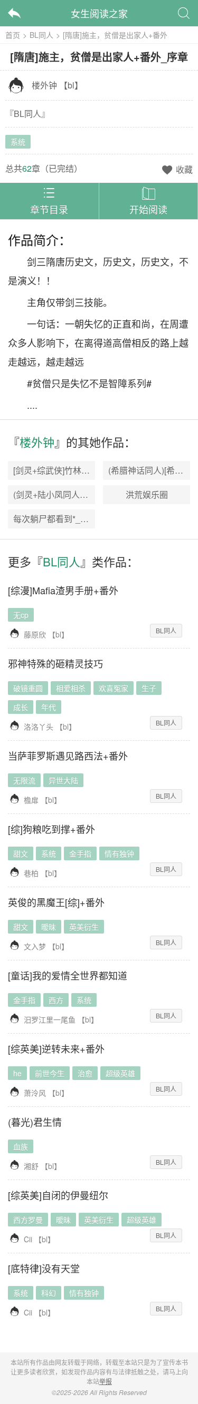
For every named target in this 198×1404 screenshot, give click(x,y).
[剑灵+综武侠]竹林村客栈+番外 (70, 470)
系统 (18, 141)
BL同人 (41, 35)
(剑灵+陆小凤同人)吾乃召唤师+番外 (79, 494)
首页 (12, 35)
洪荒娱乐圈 (147, 494)
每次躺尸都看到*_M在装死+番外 (73, 519)
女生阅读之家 (99, 13)
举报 (105, 1381)
